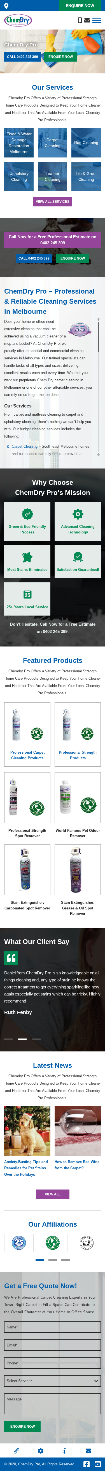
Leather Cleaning (52, 176)
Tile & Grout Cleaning (86, 176)
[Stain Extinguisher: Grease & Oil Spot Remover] (78, 869)
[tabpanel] (52, 981)
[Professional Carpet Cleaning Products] (27, 725)
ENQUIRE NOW (60, 56)
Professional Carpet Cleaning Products (27, 755)
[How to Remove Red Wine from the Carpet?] (78, 1131)
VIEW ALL (52, 1194)
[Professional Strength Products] (78, 725)
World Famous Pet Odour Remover (78, 833)
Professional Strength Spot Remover (27, 833)
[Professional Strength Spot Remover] (27, 797)
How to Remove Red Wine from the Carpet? (77, 1165)
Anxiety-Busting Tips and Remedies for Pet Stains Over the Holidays (26, 1168)
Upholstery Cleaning (19, 176)
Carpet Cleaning (52, 143)
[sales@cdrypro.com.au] (87, 20)
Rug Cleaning (86, 142)
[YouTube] (98, 1464)
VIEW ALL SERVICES (52, 201)
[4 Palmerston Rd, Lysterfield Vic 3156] (6, 5)
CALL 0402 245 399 (22, 56)
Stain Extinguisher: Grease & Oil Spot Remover (77, 908)
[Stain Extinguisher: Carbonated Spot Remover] (27, 869)
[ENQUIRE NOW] (22, 1426)
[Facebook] (86, 1464)
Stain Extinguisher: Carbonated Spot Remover (27, 905)
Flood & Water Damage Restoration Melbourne (19, 143)
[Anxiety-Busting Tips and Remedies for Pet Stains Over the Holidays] (27, 1131)
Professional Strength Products (78, 755)
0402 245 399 (52, 243)
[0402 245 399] (80, 20)
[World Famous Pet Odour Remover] (78, 797)
